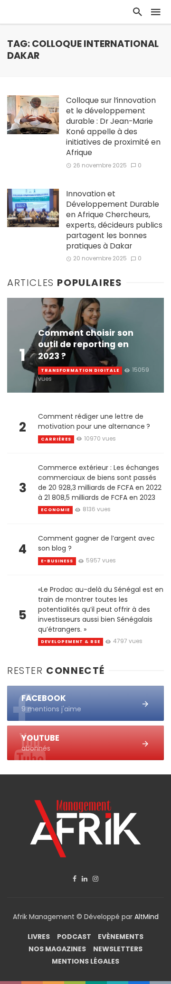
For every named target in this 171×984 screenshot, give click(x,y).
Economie (55, 510)
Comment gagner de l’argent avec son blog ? (96, 543)
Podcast (74, 936)
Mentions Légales (85, 961)
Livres (39, 936)
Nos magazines (57, 949)
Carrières (56, 439)
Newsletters (117, 949)
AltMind (146, 916)
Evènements (120, 936)
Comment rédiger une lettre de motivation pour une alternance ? (94, 421)
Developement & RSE (70, 641)
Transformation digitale (80, 370)
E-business (57, 561)
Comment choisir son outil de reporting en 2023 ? (85, 344)
